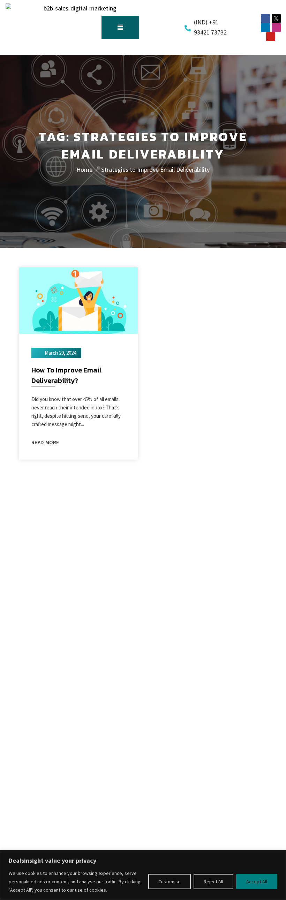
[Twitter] (276, 18)
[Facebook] (265, 18)
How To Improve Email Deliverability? (66, 375)
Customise (169, 881)
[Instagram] (276, 27)
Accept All (256, 881)
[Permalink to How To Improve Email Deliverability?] (78, 300)
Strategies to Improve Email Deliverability (155, 170)
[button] (120, 27)
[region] (143, 875)
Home (84, 170)
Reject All (213, 881)
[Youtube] (270, 36)
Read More (45, 442)
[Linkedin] (265, 27)
